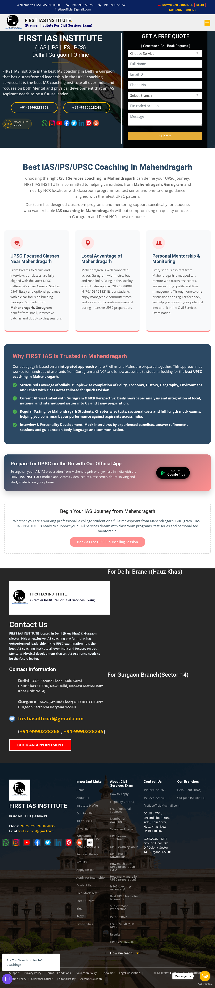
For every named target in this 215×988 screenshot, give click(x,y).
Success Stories (87, 854)
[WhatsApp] (44, 123)
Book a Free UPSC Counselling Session (107, 542)
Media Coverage (87, 846)
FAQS (80, 916)
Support (14, 973)
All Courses (84, 821)
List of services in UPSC (122, 925)
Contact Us (84, 885)
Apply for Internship (90, 877)
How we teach (121, 953)
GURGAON (175, 10)
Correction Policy (86, 973)
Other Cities (84, 924)
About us (82, 797)
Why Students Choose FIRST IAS (88, 837)
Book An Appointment (40, 744)
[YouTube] (59, 123)
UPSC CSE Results (122, 942)
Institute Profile (87, 805)
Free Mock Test (86, 893)
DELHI (200, 5)
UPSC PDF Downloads (118, 855)
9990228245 (46, 826)
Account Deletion (91, 979)
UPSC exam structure (118, 838)
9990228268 (28, 826)
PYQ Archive (118, 916)
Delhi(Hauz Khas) (189, 790)
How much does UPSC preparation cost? (122, 866)
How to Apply (119, 794)
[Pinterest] (88, 123)
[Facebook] (66, 123)
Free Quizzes (85, 900)
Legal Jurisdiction (129, 973)
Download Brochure (177, 5)
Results (81, 862)
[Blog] (96, 123)
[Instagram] (52, 123)
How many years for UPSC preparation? (124, 878)
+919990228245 (154, 797)
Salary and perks (122, 829)
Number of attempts (117, 820)
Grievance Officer (41, 979)
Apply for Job (85, 869)
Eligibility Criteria (122, 801)
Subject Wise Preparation (119, 908)
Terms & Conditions (58, 973)
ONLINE (191, 10)
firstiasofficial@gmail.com (73, 9)
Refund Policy (17, 979)
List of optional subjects (120, 810)
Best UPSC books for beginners (124, 898)
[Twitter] (74, 123)
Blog (79, 908)
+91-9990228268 (82, 5)
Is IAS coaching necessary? (120, 888)
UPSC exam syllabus (124, 846)
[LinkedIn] (81, 123)
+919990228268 (154, 790)
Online (81, 55)
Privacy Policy (32, 973)
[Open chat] (7, 979)
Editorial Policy (66, 979)
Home (80, 790)
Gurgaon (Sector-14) (191, 797)
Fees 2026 (83, 828)
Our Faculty (84, 813)
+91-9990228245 (115, 5)
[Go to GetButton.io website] (205, 984)
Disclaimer (108, 973)
